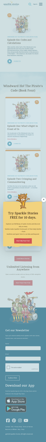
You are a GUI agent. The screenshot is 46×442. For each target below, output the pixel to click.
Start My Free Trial (23, 241)
